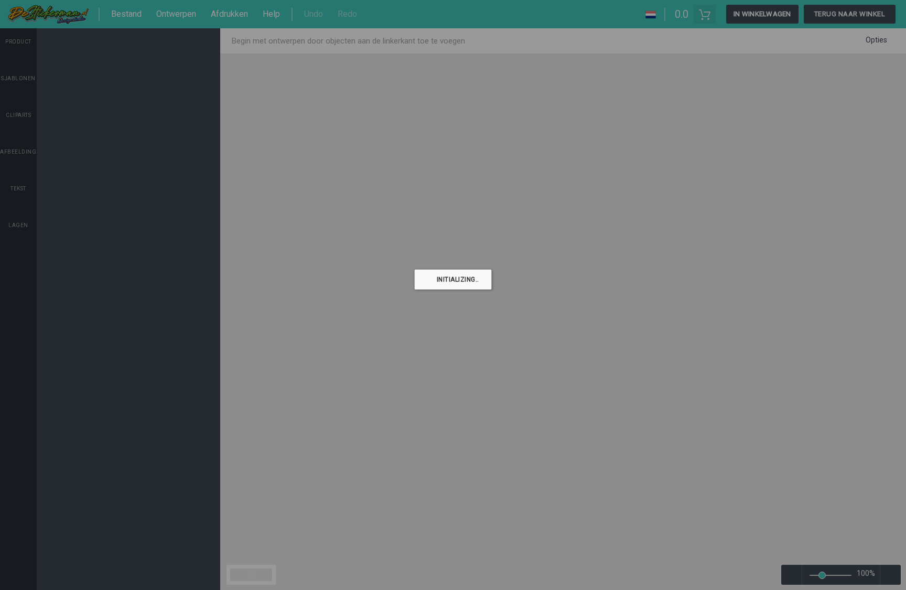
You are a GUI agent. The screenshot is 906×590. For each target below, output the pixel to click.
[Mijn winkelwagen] (705, 14)
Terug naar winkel (850, 14)
